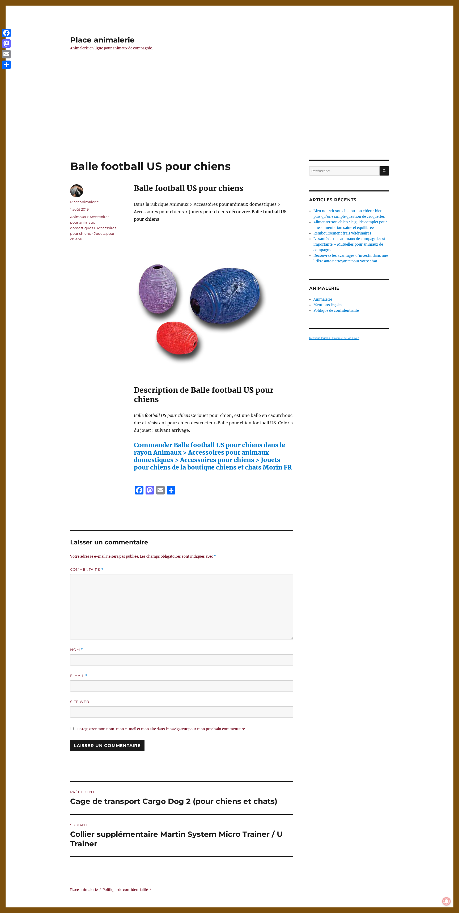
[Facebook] (6, 33)
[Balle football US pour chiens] (213, 304)
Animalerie (322, 299)
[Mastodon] (6, 43)
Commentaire (87, 569)
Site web (79, 701)
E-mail (79, 675)
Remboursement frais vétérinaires (342, 233)
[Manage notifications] (446, 901)
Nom (76, 649)
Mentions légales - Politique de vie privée (334, 337)
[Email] (6, 54)
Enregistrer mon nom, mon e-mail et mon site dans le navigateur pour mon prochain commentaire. (161, 729)
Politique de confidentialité (336, 310)
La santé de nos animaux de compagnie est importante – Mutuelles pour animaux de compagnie (349, 244)
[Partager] (6, 64)
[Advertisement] (229, 120)
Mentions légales (327, 305)
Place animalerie (102, 39)
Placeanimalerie (84, 202)
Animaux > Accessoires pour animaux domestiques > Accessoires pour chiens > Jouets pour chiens (93, 228)
